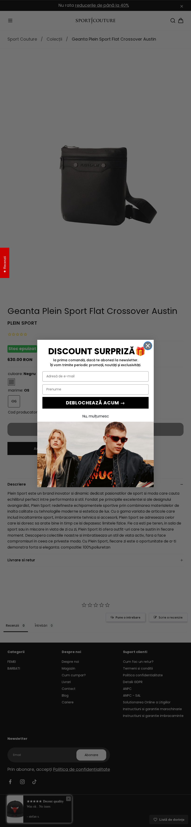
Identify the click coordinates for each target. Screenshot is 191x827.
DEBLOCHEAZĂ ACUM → (95, 403)
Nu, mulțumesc (95, 416)
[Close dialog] (148, 346)
